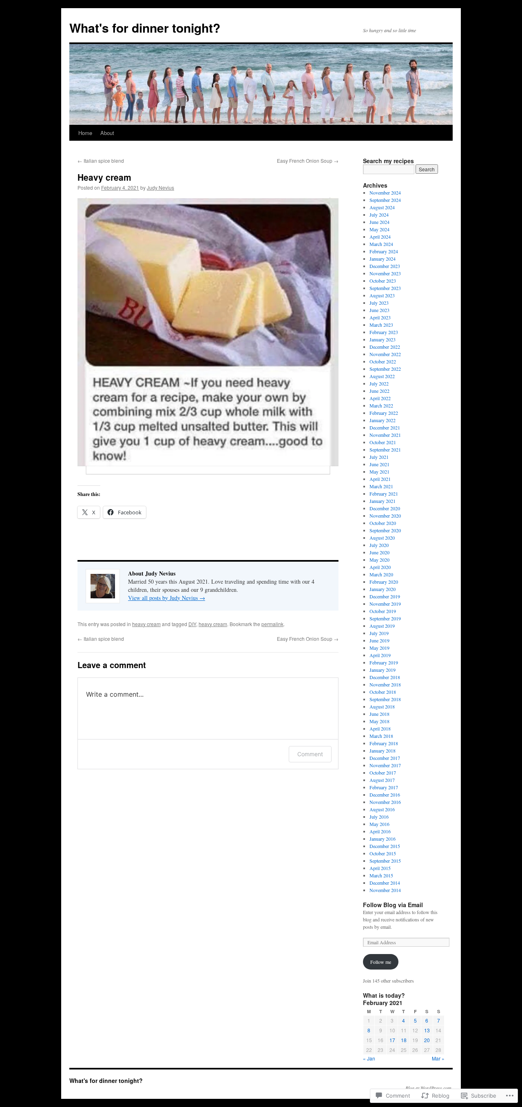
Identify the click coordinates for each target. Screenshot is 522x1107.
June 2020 (379, 552)
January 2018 (382, 750)
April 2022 (380, 398)
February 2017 (383, 787)
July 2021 (379, 457)
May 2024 (379, 229)
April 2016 (380, 831)
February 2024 (383, 251)
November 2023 (385, 273)
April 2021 (380, 479)
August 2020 (382, 537)
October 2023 (382, 280)
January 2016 (382, 838)
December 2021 (384, 427)
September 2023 (385, 288)
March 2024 (381, 244)
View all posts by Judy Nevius (166, 598)
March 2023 (381, 324)
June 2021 (379, 464)
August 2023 (382, 295)
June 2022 (379, 390)
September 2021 (385, 449)
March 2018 (381, 736)
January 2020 (382, 589)
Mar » (438, 1058)
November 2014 (385, 890)
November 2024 (385, 192)
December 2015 (384, 846)
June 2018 (379, 714)
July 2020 (379, 545)
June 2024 (379, 222)
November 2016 (385, 802)
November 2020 (385, 515)
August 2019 (382, 625)
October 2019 (382, 611)
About (107, 133)
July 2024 (379, 214)
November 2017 (385, 765)
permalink (272, 623)
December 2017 (384, 758)
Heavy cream (104, 177)
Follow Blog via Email (393, 905)
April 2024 (380, 236)
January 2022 (382, 420)
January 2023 (382, 339)
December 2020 (384, 508)
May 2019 (379, 647)
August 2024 (382, 207)
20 (427, 1039)
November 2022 (385, 354)
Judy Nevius (160, 187)
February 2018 (383, 743)
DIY (192, 623)
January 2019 (382, 669)
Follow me (380, 962)
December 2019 (384, 596)
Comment (310, 754)
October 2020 (382, 523)
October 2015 (382, 853)
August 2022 (382, 376)
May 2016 (379, 824)
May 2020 (379, 559)
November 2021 (385, 435)
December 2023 (384, 266)
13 (427, 1030)
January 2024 (382, 258)
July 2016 (379, 816)
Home (85, 133)
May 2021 (379, 471)
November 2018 (385, 684)
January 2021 (382, 501)
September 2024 (385, 200)
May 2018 (379, 721)
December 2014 (384, 882)
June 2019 (379, 640)
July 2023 (379, 302)
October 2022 (382, 361)
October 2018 (382, 692)
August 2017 (382, 780)
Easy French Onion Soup (307, 160)
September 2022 (385, 368)
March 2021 (381, 486)
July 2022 (379, 383)
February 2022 (383, 413)
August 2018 (382, 706)
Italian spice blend (100, 160)
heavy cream (146, 623)
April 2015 (380, 868)
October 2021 (382, 442)
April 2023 (380, 317)
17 (392, 1039)
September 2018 (385, 699)
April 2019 (380, 655)
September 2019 (385, 618)
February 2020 (383, 581)
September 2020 (385, 530)
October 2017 (382, 772)
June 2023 (379, 310)
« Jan (369, 1058)
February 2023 (383, 332)
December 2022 (384, 346)
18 (404, 1039)
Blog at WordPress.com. (429, 1088)
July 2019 (379, 633)
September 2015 (385, 860)
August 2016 (382, 809)
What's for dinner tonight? (144, 27)
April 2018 (380, 728)
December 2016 (384, 794)
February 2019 (383, 662)
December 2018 (384, 677)
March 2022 (381, 405)
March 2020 (381, 574)
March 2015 (381, 875)
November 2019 (385, 603)
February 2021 (383, 493)
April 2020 (380, 567)
